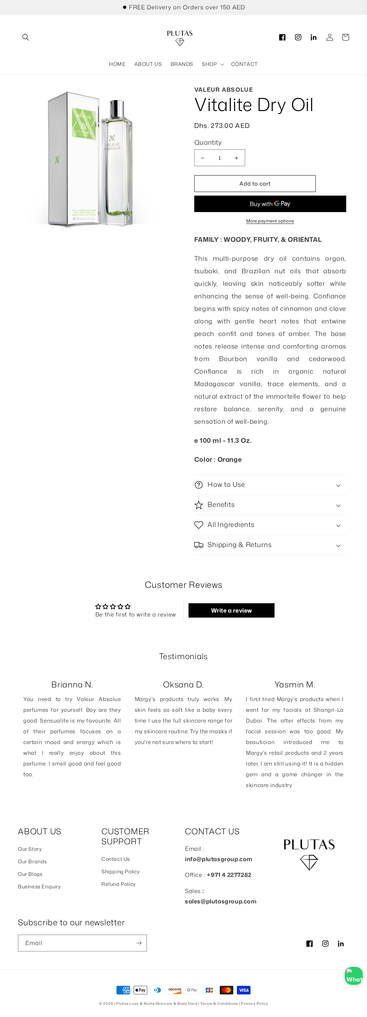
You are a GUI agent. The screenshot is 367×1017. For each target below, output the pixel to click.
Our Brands (32, 861)
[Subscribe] (139, 943)
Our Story (30, 848)
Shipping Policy (120, 871)
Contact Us (115, 858)
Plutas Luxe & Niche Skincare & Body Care (156, 1003)
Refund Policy (118, 884)
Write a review (231, 610)
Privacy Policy (254, 1003)
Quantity (207, 142)
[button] (26, 37)
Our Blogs (30, 873)
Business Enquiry (39, 886)
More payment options (270, 221)
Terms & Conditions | (220, 1003)
